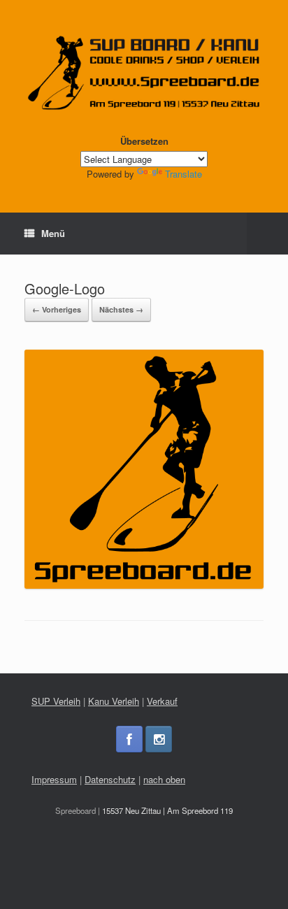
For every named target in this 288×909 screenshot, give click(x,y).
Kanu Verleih (113, 701)
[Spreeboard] (144, 72)
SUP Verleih (55, 701)
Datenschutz (110, 779)
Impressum (54, 779)
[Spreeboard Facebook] (129, 739)
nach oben (164, 779)
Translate (183, 173)
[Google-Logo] (144, 585)
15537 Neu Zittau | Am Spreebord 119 (167, 810)
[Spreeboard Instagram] (158, 739)
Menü (53, 233)
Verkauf (162, 701)
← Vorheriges (56, 309)
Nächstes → (121, 309)
